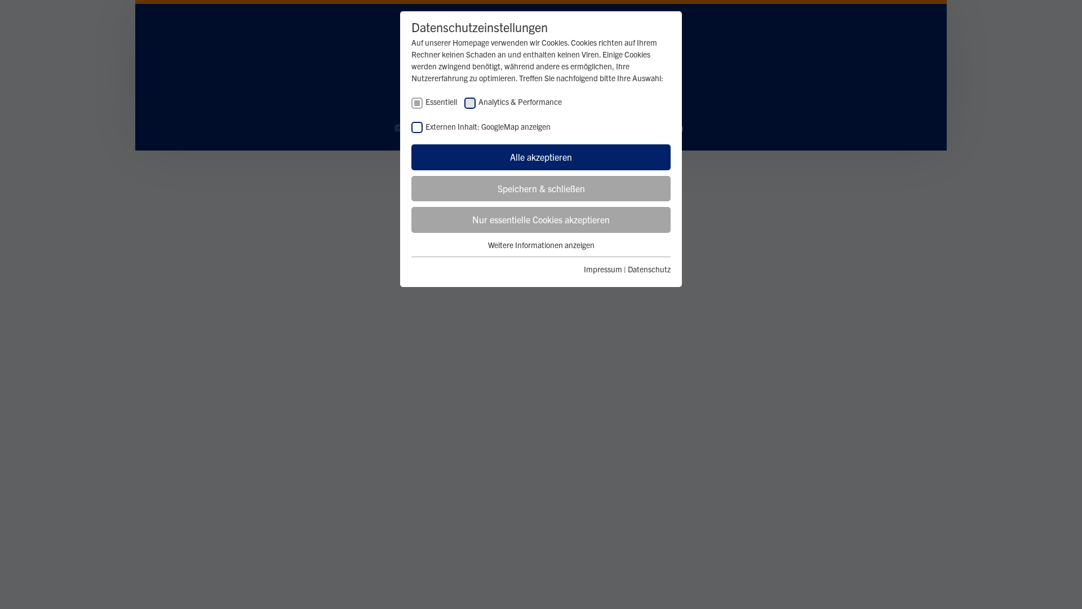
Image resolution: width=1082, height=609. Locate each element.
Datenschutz (649, 269)
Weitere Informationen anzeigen (541, 245)
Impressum (603, 269)
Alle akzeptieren (541, 156)
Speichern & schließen (541, 188)
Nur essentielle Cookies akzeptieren (541, 219)
